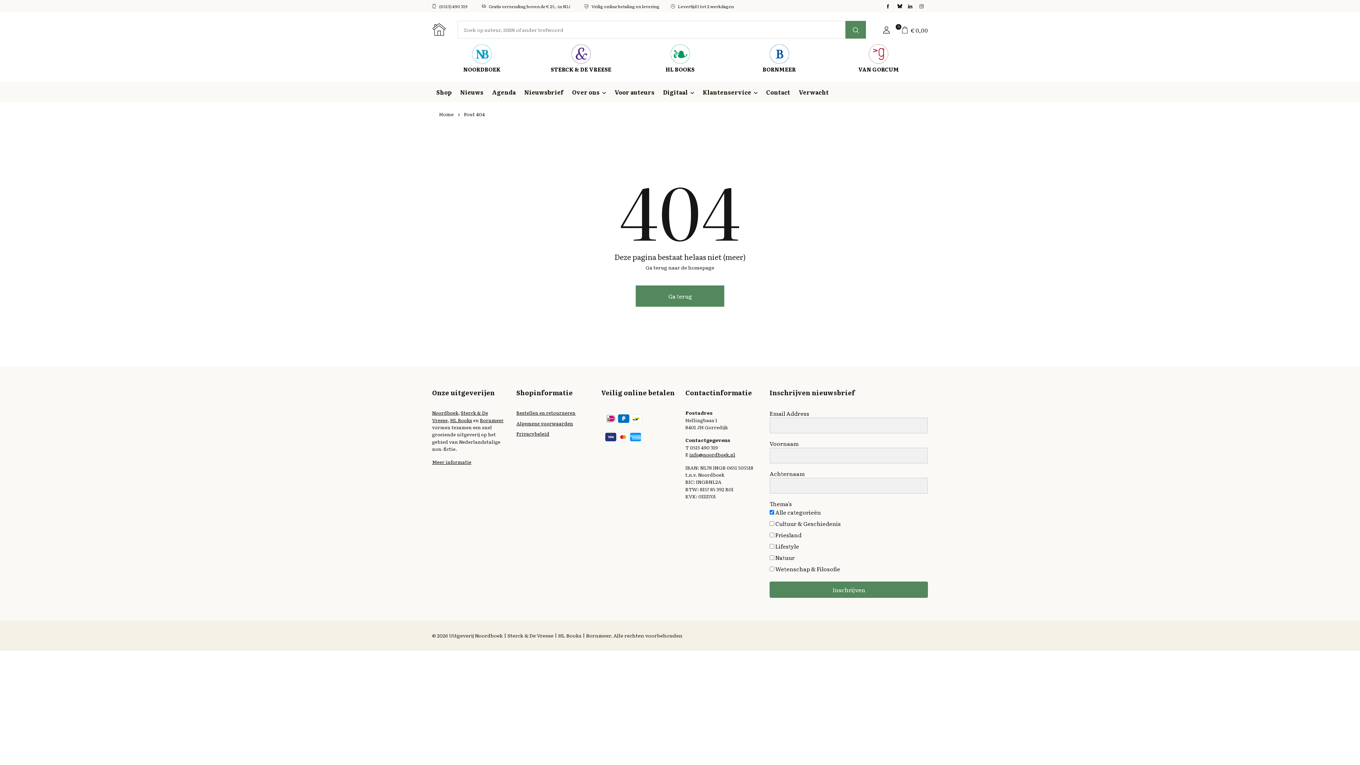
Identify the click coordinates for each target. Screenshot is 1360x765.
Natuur (784, 557)
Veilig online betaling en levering (625, 6)
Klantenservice (727, 92)
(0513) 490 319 (453, 6)
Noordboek (445, 412)
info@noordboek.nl (712, 454)
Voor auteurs (634, 92)
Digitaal (675, 92)
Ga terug (680, 296)
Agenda (504, 92)
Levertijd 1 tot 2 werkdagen (706, 6)
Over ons (586, 92)
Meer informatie (451, 461)
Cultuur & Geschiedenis (807, 523)
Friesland (787, 535)
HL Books (461, 420)
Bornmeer (492, 420)
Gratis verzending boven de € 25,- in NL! (529, 6)
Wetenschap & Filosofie (807, 569)
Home (446, 114)
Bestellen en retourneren (546, 412)
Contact (778, 92)
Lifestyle (786, 546)
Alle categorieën (797, 512)
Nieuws (471, 92)
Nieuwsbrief (543, 92)
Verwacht (814, 92)
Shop (444, 92)
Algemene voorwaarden (544, 423)
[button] (886, 29)
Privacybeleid (532, 433)
